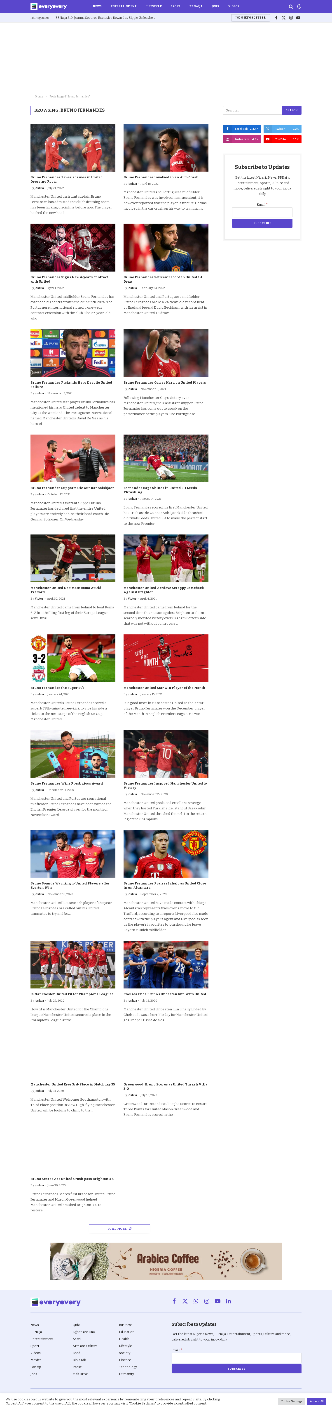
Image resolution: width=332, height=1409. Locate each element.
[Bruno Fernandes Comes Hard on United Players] (166, 353)
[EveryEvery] (48, 6)
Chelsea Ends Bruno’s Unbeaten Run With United (165, 994)
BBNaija (196, 6)
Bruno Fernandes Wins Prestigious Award (66, 783)
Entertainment (123, 6)
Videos (233, 6)
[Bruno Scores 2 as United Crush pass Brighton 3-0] (72, 1149)
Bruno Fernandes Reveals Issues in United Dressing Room (66, 179)
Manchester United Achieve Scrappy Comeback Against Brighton (164, 590)
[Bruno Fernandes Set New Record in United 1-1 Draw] (166, 248)
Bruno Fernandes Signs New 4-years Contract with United (69, 279)
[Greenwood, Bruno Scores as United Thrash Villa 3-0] (166, 1055)
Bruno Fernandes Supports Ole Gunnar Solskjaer (72, 488)
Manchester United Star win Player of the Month (164, 688)
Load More (117, 1228)
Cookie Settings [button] (291, 1401)
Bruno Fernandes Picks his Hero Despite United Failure (71, 385)
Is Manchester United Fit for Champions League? (71, 994)
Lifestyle (153, 6)
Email (262, 205)
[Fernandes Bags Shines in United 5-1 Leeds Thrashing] (166, 458)
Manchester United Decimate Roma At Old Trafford (65, 590)
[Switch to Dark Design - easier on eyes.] (299, 6)
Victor (39, 598)
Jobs (215, 6)
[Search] (291, 7)
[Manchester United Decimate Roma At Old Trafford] (72, 558)
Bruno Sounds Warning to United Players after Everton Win (70, 886)
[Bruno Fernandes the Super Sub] (72, 658)
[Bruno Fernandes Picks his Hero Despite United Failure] (72, 353)
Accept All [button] (317, 1401)
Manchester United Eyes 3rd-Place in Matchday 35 (72, 1084)
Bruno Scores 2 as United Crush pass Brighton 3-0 (72, 1179)
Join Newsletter (250, 17)
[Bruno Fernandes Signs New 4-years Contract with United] (72, 248)
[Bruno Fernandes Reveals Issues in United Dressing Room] (72, 148)
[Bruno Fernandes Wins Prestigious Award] (72, 754)
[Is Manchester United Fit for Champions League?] (72, 965)
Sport (175, 6)
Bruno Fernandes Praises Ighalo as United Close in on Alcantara (165, 886)
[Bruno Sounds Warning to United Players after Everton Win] (72, 854)
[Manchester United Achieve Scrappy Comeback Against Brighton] (166, 558)
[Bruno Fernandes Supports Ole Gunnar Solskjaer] (72, 458)
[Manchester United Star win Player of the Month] (166, 658)
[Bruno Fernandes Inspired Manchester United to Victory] (166, 754)
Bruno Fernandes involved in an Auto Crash (161, 177)
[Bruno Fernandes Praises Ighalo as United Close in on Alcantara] (166, 854)
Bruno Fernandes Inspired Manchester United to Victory (165, 786)
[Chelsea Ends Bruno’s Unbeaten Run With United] (166, 965)
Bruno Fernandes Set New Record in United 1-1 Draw (163, 279)
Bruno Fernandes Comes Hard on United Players (165, 383)
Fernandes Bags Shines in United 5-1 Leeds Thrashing (160, 490)
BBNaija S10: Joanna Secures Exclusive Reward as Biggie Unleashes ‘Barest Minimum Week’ (106, 18)
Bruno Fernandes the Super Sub (57, 688)
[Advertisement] (166, 58)
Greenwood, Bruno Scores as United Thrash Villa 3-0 (166, 1087)
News (97, 6)
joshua (39, 188)
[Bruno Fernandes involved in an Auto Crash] (166, 148)
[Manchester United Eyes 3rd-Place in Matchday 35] (72, 1055)
